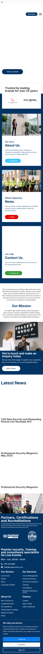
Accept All (21, 639)
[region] (21, 637)
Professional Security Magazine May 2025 (19, 454)
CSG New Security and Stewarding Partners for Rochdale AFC (21, 420)
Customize (21, 644)
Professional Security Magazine (19, 487)
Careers (26, 596)
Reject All (21, 650)
